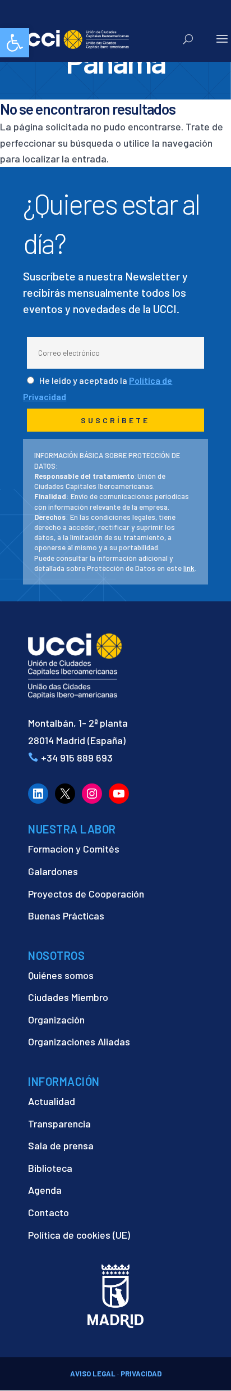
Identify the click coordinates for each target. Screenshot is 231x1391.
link (189, 568)
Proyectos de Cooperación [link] (86, 893)
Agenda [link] (45, 1190)
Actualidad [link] (51, 1101)
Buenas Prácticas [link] (66, 915)
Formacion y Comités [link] (73, 848)
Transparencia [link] (59, 1123)
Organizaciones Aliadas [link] (79, 1041)
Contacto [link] (48, 1212)
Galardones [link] (53, 871)
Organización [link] (56, 1019)
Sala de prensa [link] (61, 1145)
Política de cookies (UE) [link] (79, 1235)
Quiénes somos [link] (61, 975)
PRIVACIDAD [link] (141, 1373)
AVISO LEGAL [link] (93, 1373)
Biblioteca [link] (50, 1168)
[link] (14, 42)
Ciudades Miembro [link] (68, 997)
